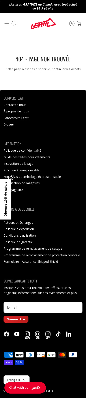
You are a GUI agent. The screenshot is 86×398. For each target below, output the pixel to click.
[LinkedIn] (69, 334)
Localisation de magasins (22, 183)
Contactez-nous (15, 105)
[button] (25, 388)
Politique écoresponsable (21, 170)
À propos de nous (16, 111)
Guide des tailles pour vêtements (27, 157)
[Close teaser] (12, 177)
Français (13, 380)
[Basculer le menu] (6, 23)
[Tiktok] (58, 334)
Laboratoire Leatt (16, 118)
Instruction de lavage (18, 163)
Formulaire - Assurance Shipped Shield (31, 261)
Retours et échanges (18, 222)
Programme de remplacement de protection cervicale (42, 255)
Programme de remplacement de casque (33, 248)
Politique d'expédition (19, 229)
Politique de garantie (18, 242)
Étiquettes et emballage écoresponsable (32, 176)
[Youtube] (17, 334)
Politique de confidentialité (22, 150)
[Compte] (70, 23)
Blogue (9, 124)
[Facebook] (6, 334)
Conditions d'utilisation (20, 235)
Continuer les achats (66, 69)
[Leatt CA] (43, 23)
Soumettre (16, 319)
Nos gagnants (14, 190)
